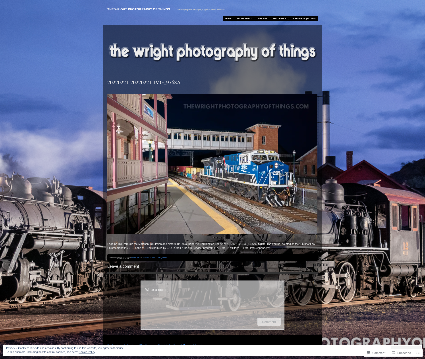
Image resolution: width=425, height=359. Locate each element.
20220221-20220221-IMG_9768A (154, 257)
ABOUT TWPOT (244, 18)
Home (228, 18)
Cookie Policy (87, 352)
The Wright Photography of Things (138, 9)
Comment (269, 322)
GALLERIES (279, 18)
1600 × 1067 (135, 257)
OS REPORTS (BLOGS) (303, 18)
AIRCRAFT (263, 18)
